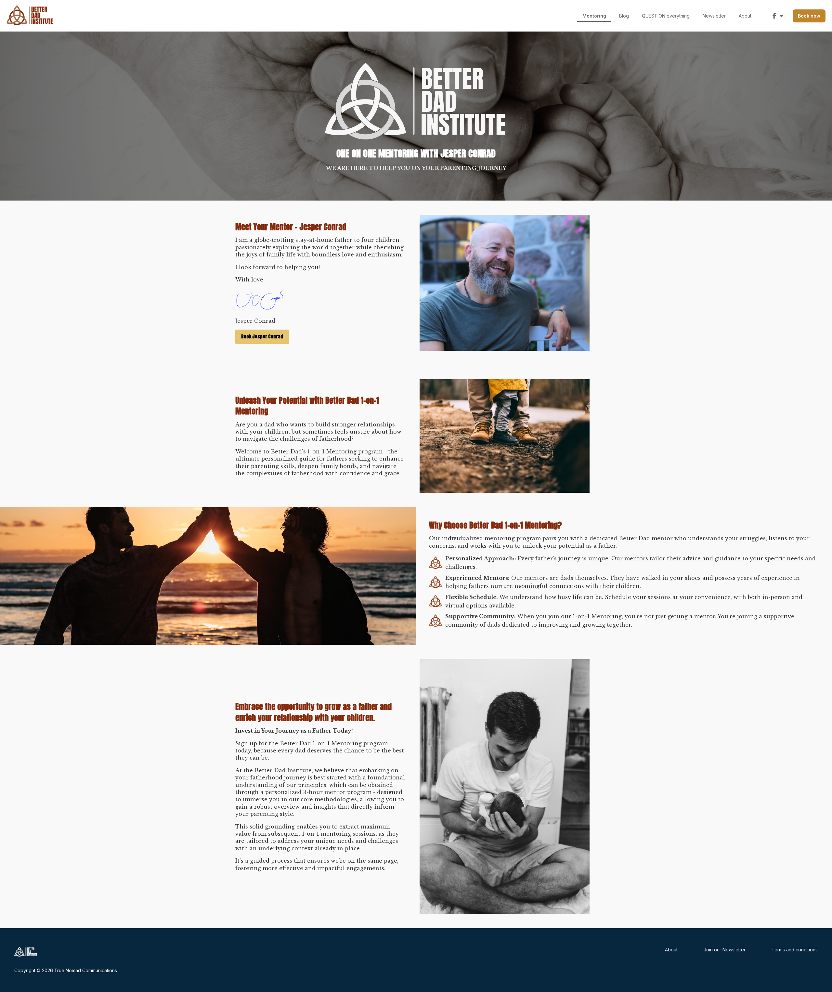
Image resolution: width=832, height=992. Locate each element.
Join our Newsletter (725, 949)
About (671, 949)
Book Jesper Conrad (262, 336)
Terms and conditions (795, 949)
